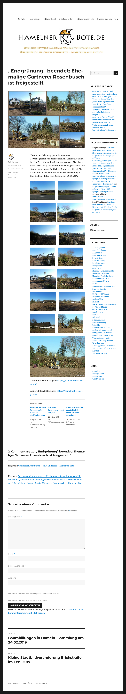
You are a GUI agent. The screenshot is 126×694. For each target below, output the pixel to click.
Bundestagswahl (98, 263)
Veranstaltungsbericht (101, 338)
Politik (94, 315)
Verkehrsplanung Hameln (102, 341)
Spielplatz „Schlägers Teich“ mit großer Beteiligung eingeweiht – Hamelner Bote (103, 181)
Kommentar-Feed (99, 376)
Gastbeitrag (97, 268)
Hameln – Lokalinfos (100, 273)
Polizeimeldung (98, 320)
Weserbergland (98, 343)
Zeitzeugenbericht (99, 353)
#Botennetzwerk (85, 19)
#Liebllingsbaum (99, 250)
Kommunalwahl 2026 (100, 281)
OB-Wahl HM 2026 (99, 310)
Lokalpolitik (97, 292)
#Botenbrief (50, 19)
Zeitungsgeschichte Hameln (103, 346)
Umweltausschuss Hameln (102, 335)
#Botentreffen (66, 19)
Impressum (34, 19)
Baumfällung (13, 172)
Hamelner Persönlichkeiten (103, 276)
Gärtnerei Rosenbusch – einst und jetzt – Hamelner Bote (46, 466)
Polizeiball (96, 317)
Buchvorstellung (98, 261)
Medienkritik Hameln (100, 297)
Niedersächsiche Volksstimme (104, 304)
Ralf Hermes (13, 162)
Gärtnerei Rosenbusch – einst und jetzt (56, 410)
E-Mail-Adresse (17, 566)
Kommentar (15, 517)
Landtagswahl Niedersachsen (104, 286)
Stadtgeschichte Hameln (102, 333)
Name (11, 554)
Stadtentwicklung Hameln (102, 330)
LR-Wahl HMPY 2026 (100, 294)
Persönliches (97, 312)
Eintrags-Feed (98, 374)
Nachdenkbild (97, 299)
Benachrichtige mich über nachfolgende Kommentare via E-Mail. (34, 593)
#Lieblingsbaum (98, 248)
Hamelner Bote (14, 683)
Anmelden (96, 371)
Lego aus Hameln (99, 289)
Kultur (94, 284)
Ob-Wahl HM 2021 (99, 307)
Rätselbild (96, 325)
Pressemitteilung (99, 323)
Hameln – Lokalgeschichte (103, 271)
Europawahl (97, 266)
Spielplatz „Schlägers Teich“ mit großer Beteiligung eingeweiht (103, 112)
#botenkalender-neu (107, 19)
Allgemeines (97, 253)
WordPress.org (98, 379)
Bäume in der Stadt (99, 255)
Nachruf (95, 302)
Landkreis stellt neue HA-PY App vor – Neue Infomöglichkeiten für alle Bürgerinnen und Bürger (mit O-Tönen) (104, 153)
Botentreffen (97, 258)
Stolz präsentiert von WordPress (34, 683)
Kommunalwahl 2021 (100, 279)
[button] (42, 190)
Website (12, 578)
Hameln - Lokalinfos (16, 169)
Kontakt (21, 19)
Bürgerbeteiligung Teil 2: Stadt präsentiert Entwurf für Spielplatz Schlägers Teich (104, 189)
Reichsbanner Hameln (101, 328)
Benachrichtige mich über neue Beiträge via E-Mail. (29, 600)
